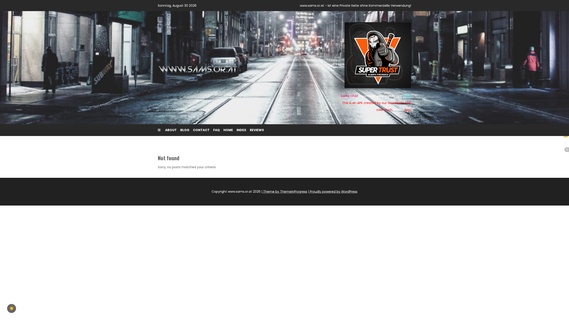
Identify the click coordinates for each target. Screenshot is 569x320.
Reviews (257, 130)
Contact (201, 130)
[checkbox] (11, 308)
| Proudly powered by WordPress (332, 191)
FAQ (216, 130)
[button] (565, 142)
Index (241, 130)
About (171, 130)
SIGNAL (398, 110)
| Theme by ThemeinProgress (284, 191)
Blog (184, 130)
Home (228, 130)
